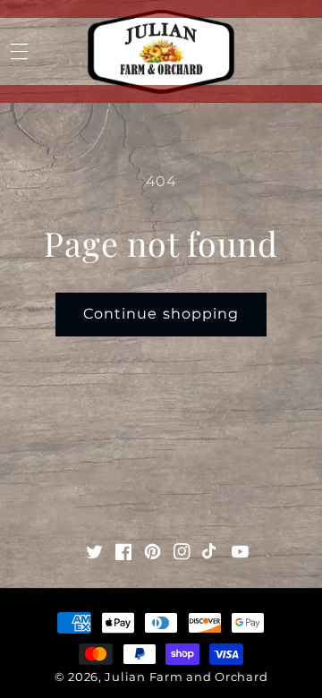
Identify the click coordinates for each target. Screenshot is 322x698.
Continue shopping (161, 313)
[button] (19, 52)
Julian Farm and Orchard (186, 676)
